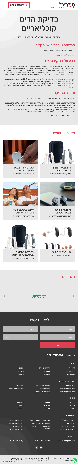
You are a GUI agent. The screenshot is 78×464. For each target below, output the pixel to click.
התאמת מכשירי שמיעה (67, 429)
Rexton (47, 405)
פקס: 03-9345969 (17, 441)
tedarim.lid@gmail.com (66, 441)
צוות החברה (71, 374)
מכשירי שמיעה (70, 386)
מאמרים (47, 371)
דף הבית (72, 368)
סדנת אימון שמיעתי (68, 426)
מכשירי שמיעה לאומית (17, 429)
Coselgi (47, 408)
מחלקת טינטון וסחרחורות (41, 423)
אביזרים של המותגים (43, 392)
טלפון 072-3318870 (42, 441)
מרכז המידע (45, 374)
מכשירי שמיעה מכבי (17, 426)
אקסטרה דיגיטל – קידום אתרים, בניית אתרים (35, 459)
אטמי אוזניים (20, 386)
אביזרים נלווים (45, 389)
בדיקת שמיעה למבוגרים (46, 37)
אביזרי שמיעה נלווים (43, 386)
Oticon (72, 402)
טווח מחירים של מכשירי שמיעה (39, 420)
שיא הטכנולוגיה (44, 368)
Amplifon (20, 402)
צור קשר (21, 374)
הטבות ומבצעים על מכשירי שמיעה (40, 427)
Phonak (21, 408)
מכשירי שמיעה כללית (17, 420)
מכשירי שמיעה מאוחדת (16, 423)
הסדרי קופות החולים (68, 420)
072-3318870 (17, 5)
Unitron (21, 405)
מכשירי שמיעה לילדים (67, 392)
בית (58, 37)
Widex (72, 405)
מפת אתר (21, 371)
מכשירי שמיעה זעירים (67, 389)
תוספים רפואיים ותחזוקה (16, 389)
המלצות (21, 368)
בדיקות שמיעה (70, 423)
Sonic (73, 408)
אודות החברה (70, 371)
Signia (47, 402)
